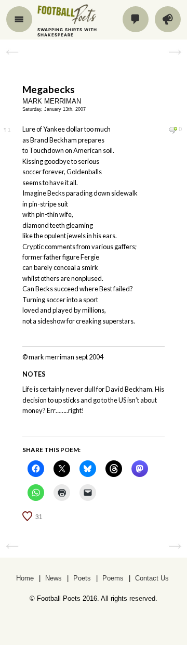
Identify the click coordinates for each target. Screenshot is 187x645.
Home (25, 578)
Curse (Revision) (175, 51)
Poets (82, 578)
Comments (136, 19)
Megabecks (48, 89)
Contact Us (152, 578)
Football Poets (76, 14)
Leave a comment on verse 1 (172, 130)
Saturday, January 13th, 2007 (54, 109)
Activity (168, 19)
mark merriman (51, 101)
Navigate (19, 19)
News (53, 578)
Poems (113, 578)
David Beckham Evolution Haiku (12, 51)
